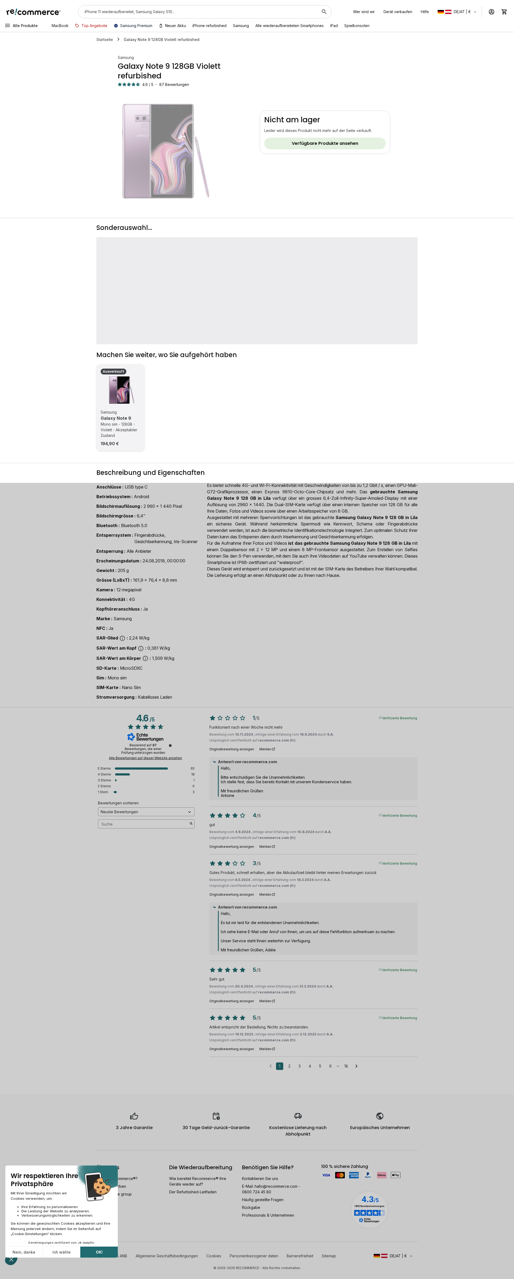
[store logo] (33, 12)
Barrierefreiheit (300, 1256)
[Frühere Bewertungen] (270, 1065)
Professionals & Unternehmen (268, 1215)
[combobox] (197, 11)
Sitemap (329, 1256)
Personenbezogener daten (254, 1256)
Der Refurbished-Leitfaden (193, 1192)
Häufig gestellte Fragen (263, 1199)
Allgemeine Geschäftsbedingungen (167, 1256)
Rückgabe (251, 1207)
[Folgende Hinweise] (356, 1066)
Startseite (104, 39)
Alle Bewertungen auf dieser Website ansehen (145, 758)
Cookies (213, 1256)
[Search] (324, 11)
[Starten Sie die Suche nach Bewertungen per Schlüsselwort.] (191, 824)
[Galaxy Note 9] (120, 390)
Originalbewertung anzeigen (231, 749)
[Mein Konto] (491, 12)
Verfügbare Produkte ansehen (325, 143)
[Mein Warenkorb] (504, 12)
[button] (457, 11)
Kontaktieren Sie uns (260, 1178)
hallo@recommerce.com (276, 1186)
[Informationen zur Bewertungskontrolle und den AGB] (170, 745)
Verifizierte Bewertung (399, 717)
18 (346, 1066)
